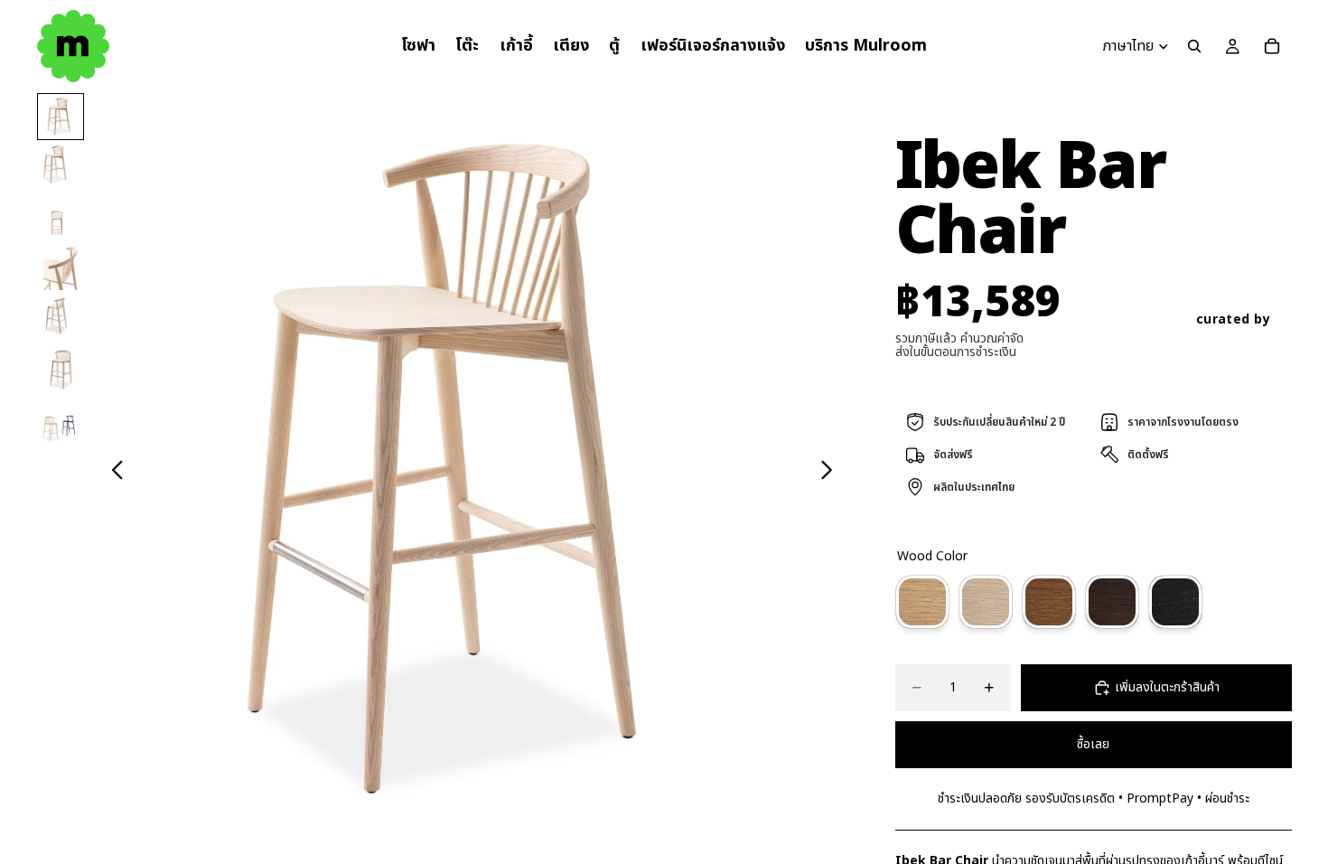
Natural (922, 602)
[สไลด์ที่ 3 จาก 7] (60, 217)
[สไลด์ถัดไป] (831, 473)
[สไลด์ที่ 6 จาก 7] (60, 369)
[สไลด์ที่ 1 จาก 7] (60, 116)
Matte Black (1175, 602)
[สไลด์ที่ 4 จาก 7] (60, 268)
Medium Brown (1049, 602)
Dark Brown (1112, 602)
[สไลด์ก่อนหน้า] (112, 473)
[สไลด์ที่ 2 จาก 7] (60, 167)
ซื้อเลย (1093, 744)
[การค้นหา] (1194, 46)
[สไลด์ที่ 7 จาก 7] (60, 420)
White (986, 602)
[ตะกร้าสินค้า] (1272, 46)
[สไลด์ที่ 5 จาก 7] (60, 319)
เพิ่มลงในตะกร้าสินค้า (1167, 687)
